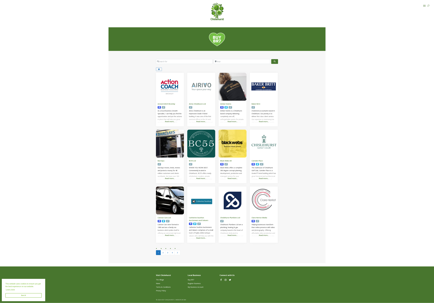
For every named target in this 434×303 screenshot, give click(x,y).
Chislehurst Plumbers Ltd (230, 218)
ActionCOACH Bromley (166, 104)
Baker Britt (256, 104)
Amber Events (225, 104)
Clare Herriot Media (259, 218)
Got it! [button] (23, 295)
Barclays (161, 161)
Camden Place (257, 161)
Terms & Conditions (163, 287)
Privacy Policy (161, 291)
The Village (160, 280)
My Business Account (195, 287)
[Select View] (159, 69)
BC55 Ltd (192, 161)
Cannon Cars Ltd (164, 218)
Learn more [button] (10, 289)
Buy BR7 (191, 280)
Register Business (194, 283)
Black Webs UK (226, 161)
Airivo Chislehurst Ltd (197, 104)
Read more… (170, 121)
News (158, 283)
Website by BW (181, 300)
